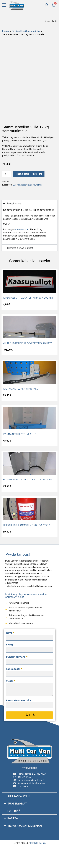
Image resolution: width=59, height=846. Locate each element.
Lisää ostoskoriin (29, 174)
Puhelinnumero (16, 657)
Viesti (9, 681)
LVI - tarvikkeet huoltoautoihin (26, 31)
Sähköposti (13, 669)
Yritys (9, 645)
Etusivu (6, 31)
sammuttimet (22, 229)
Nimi (9, 633)
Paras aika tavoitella (18, 700)
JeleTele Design (38, 842)
